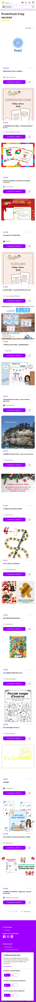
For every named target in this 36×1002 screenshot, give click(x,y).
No (13, 975)
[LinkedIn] (12, 937)
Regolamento (9, 947)
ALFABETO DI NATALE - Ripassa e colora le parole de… (17, 892)
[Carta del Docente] (22, 2)
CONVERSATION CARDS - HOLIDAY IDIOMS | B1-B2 (18, 126)
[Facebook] (4, 937)
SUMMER (6, 782)
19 (21, 911)
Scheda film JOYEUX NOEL (11, 235)
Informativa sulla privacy (12, 949)
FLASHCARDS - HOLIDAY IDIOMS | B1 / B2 (16, 290)
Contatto (7, 930)
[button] (25, 2)
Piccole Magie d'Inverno (11, 727)
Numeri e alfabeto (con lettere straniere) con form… (16, 181)
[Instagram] (8, 937)
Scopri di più (7, 966)
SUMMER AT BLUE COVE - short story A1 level (18, 454)
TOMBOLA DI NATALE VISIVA (12, 509)
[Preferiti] (29, 3)
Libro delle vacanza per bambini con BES (16, 837)
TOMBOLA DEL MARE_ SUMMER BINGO (16, 344)
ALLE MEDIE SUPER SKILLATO (12, 673)
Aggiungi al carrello (14, 82)
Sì (5, 975)
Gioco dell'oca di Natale (11, 563)
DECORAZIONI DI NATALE (11, 618)
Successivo (27, 911)
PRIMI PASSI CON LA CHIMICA (12, 71)
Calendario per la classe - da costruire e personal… (16, 400)
